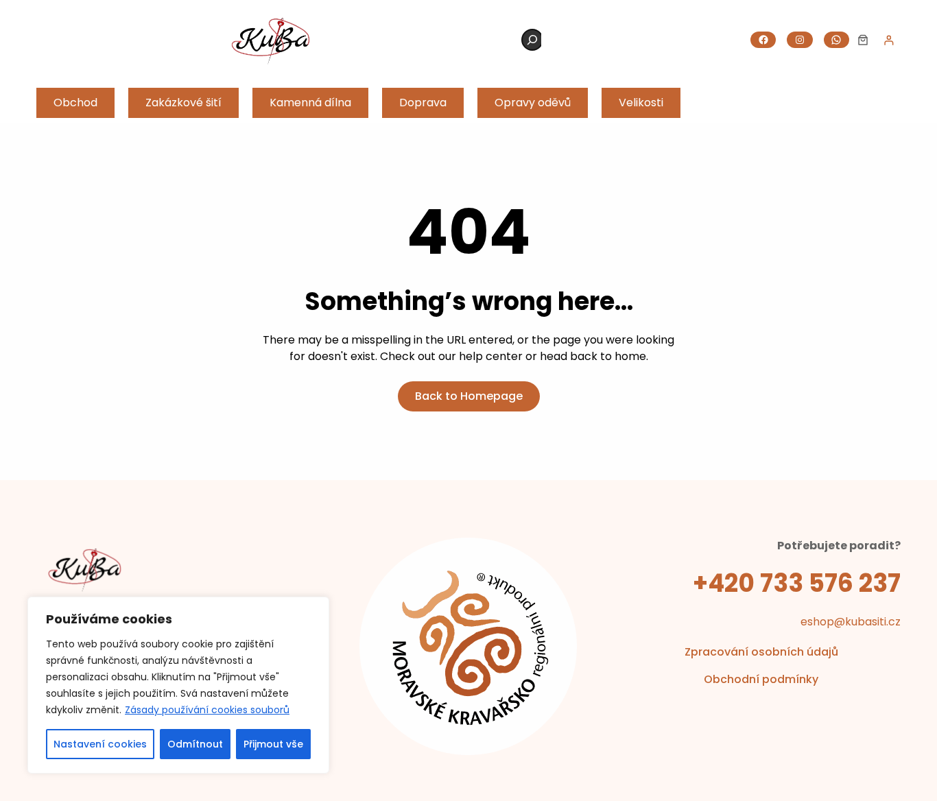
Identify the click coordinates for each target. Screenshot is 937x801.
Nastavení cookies (100, 744)
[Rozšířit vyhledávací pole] (532, 40)
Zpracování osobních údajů (761, 652)
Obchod (75, 102)
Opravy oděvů (533, 102)
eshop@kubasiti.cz (850, 622)
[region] (178, 685)
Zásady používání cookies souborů (207, 710)
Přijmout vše (273, 744)
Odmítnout (195, 744)
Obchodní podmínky (761, 679)
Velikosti (641, 102)
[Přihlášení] (889, 40)
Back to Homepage (469, 396)
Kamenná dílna (310, 102)
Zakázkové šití (183, 102)
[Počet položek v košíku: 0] (863, 39)
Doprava (423, 102)
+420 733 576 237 (797, 583)
